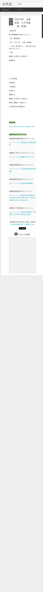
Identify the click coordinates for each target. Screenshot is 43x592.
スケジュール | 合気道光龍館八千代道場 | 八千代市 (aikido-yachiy (22, 213)
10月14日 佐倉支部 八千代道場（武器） (22, 22)
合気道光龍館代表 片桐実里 (20, 224)
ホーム (20, 9)
